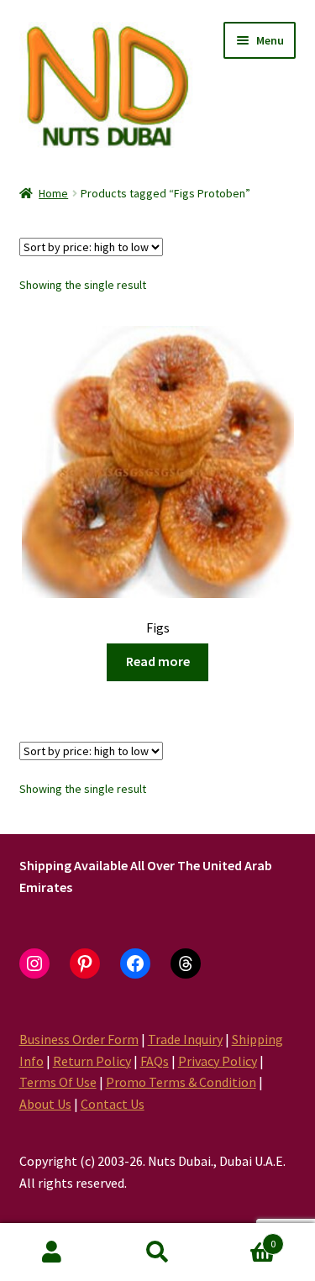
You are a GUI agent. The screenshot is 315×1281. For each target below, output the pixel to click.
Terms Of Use (58, 1082)
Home (53, 193)
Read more (158, 661)
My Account (52, 1252)
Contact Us (112, 1103)
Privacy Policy (217, 1061)
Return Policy (92, 1061)
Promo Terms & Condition (181, 1082)
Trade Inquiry (185, 1039)
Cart (243, 1238)
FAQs (154, 1061)
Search (157, 1252)
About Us (45, 1103)
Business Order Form (79, 1039)
